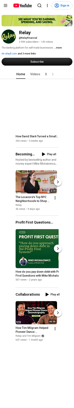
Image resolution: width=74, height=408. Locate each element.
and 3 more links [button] (27, 53)
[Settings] (47, 5)
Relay (19, 205)
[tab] (20, 74)
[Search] (39, 5)
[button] (52, 74)
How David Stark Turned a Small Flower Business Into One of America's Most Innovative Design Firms (37, 136)
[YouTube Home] (22, 5)
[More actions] (55, 198)
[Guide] (5, 5)
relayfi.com (10, 53)
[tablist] (37, 74)
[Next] (58, 182)
